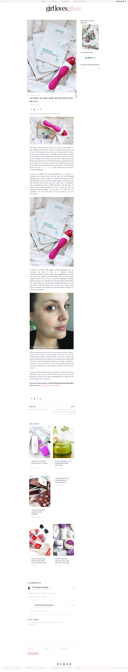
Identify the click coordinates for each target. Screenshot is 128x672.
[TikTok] (125, 1)
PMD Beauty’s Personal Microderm (56, 270)
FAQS (79, 667)
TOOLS (38, 95)
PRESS (68, 667)
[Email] (123, 1)
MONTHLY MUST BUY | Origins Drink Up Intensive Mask (62, 480)
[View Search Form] (3, 1)
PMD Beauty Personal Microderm (63, 383)
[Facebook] (117, 1)
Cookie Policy (56, 667)
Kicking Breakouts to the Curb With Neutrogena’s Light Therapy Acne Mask (65, 410)
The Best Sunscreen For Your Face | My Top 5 (39, 463)
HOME (6, 667)
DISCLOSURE (42, 667)
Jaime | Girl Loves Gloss (44, 605)
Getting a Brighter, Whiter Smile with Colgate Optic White (39, 561)
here (61, 374)
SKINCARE (32, 95)
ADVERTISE (29, 667)
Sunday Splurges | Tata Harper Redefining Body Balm (63, 463)
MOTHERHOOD (65, 1)
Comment (31, 624)
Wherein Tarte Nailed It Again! (37, 408)
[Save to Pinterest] (31, 109)
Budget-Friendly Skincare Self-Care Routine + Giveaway (62, 561)
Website (64, 648)
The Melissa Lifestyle (40, 587)
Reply (73, 587)
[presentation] (39, 442)
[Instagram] (119, 1)
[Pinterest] (121, 1)
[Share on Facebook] (37, 109)
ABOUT (17, 667)
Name (30, 648)
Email (47, 648)
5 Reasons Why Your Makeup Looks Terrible (38, 512)
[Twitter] (61, 664)
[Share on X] (34, 109)
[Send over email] (40, 109)
